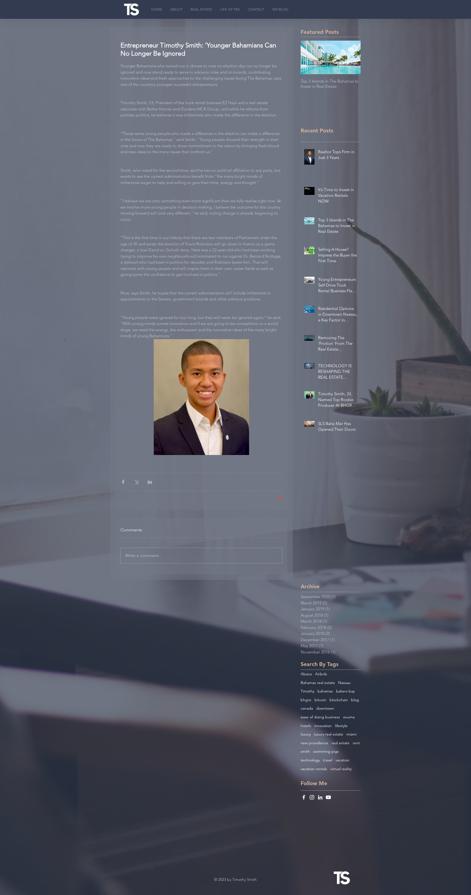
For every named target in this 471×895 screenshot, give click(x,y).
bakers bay (345, 691)
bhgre (306, 699)
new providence (314, 742)
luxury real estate (328, 734)
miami (351, 734)
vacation (342, 760)
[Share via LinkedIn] (149, 481)
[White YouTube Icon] (328, 797)
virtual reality (341, 768)
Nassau (344, 682)
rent (356, 742)
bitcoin (320, 699)
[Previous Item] (309, 57)
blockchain (339, 699)
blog (355, 699)
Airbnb (321, 673)
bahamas (325, 691)
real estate (340, 742)
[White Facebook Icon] (304, 797)
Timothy (307, 691)
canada (307, 708)
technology (310, 760)
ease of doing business (320, 717)
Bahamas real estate (318, 682)
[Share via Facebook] (123, 481)
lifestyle (341, 725)
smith (305, 751)
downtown (325, 708)
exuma (349, 717)
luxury (306, 734)
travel (327, 760)
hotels (306, 725)
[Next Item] (351, 57)
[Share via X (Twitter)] (136, 481)
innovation (323, 725)
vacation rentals (314, 768)
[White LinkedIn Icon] (320, 797)
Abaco (306, 673)
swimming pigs (326, 751)
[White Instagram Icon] (312, 797)
